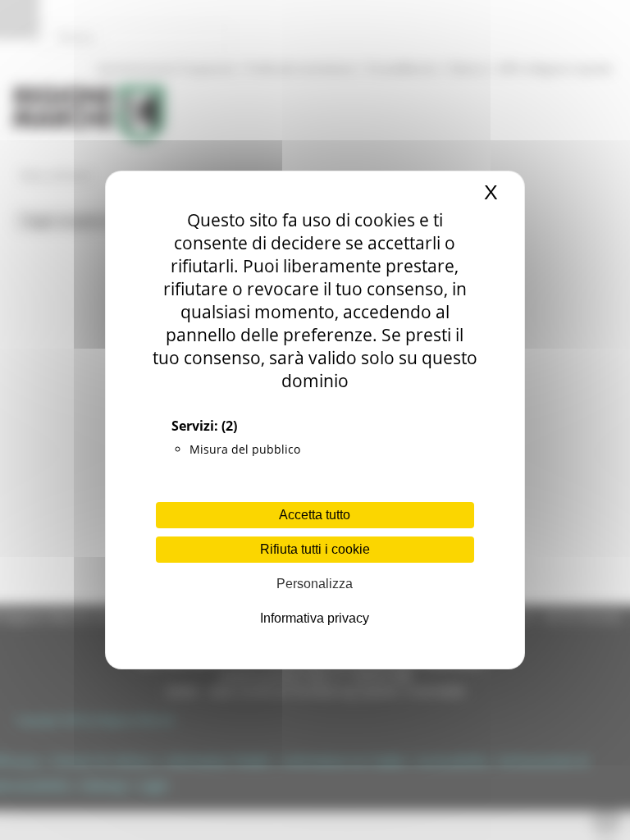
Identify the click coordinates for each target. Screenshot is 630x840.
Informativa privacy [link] (314, 618)
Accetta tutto (314, 515)
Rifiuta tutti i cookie (315, 549)
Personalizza (314, 584)
